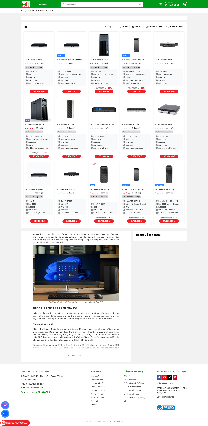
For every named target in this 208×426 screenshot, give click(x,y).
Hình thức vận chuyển (132, 390)
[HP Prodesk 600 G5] (71, 110)
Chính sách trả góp (131, 394)
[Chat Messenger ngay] (5, 405)
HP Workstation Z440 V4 (133, 60)
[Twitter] (169, 377)
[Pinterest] (175, 377)
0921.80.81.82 (172, 5)
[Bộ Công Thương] (172, 408)
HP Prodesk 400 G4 (163, 124)
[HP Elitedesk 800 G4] (39, 174)
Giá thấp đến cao (155, 27)
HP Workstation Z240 (99, 60)
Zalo (5, 414)
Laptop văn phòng (98, 387)
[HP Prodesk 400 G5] (136, 110)
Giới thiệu (127, 376)
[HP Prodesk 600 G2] (169, 45)
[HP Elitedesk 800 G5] (71, 174)
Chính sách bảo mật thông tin (135, 397)
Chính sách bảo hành (132, 380)
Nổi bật (125, 27)
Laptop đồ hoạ (97, 380)
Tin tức (94, 405)
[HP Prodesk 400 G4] (169, 110)
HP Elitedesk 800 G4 (34, 189)
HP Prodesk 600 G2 (163, 60)
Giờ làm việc (30, 379)
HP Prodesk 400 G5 (130, 124)
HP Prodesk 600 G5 (65, 124)
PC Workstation (97, 397)
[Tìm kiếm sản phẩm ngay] (140, 4)
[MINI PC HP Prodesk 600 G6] (104, 110)
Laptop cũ (95, 376)
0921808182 (36, 387)
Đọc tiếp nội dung (75, 356)
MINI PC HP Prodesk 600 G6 (102, 124)
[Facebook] (159, 377)
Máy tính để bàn (97, 394)
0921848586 (43, 392)
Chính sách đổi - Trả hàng (134, 383)
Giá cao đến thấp (176, 27)
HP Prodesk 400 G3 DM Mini (69, 60)
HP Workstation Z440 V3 (133, 189)
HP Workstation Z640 (34, 124)
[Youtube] (164, 377)
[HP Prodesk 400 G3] (39, 45)
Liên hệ (127, 401)
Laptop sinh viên (97, 383)
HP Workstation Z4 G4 (99, 189)
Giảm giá (138, 27)
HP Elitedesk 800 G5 (66, 189)
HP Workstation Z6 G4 (164, 189)
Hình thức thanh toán (132, 387)
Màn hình (94, 401)
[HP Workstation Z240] (104, 45)
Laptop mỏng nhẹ (98, 390)
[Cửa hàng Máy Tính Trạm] (26, 4)
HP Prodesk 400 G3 (33, 60)
